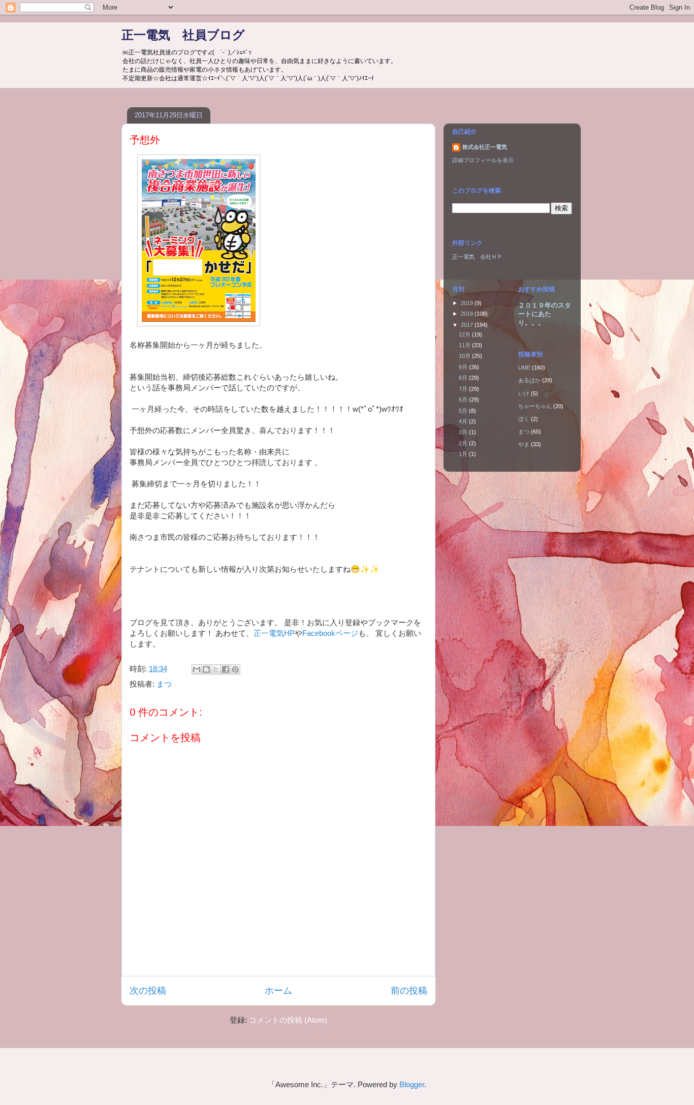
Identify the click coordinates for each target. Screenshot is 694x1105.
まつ (164, 684)
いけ (523, 393)
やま (523, 444)
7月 (464, 389)
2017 (468, 325)
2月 (464, 443)
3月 (464, 432)
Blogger (411, 1084)
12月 (465, 334)
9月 (464, 367)
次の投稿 (148, 991)
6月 (464, 399)
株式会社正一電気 (484, 147)
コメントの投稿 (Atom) (288, 1020)
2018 (468, 314)
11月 (465, 345)
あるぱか (529, 380)
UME (524, 367)
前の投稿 (409, 991)
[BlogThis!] (206, 669)
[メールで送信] (197, 669)
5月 (464, 411)
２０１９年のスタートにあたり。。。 (544, 313)
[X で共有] (216, 669)
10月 (465, 356)
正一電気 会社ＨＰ (477, 257)
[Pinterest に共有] (235, 669)
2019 (468, 303)
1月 (464, 454)
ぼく (523, 419)
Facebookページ (330, 633)
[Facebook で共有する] (225, 669)
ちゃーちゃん (535, 406)
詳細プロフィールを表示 (483, 160)
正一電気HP (274, 633)
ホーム (278, 991)
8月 (464, 378)
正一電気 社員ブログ (183, 35)
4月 (464, 421)
